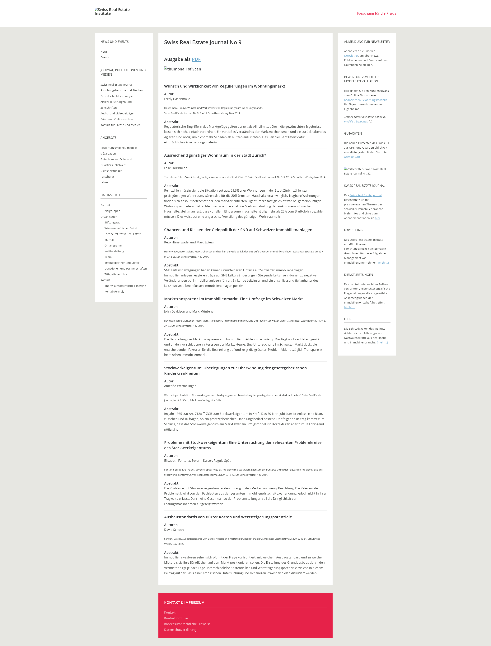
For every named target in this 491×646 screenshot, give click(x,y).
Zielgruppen (112, 211)
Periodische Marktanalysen (118, 96)
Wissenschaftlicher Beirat (121, 228)
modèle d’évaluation (356, 121)
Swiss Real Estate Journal (117, 84)
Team (108, 257)
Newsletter (351, 55)
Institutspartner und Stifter (122, 263)
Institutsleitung (114, 251)
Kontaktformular (115, 291)
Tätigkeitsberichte (116, 274)
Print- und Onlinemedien (117, 119)
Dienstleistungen (111, 171)
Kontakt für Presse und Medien (121, 125)
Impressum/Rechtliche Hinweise (125, 286)
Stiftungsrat (112, 222)
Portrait (105, 205)
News (104, 51)
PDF (196, 59)
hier (377, 218)
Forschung (107, 176)
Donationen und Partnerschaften (126, 268)
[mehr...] (349, 307)
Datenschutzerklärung (180, 630)
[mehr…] (383, 262)
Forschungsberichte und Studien (122, 90)
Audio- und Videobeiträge (117, 113)
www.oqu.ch (352, 157)
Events (105, 57)
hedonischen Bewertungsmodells (365, 100)
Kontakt (105, 280)
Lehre (104, 182)
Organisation (109, 216)
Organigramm (114, 245)
